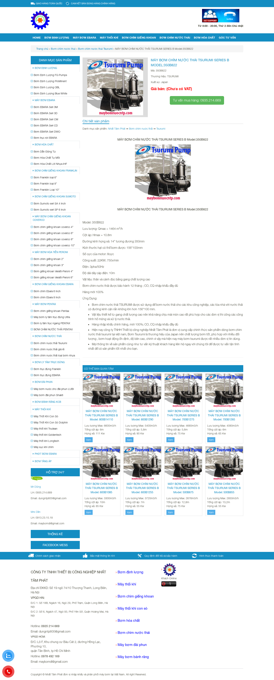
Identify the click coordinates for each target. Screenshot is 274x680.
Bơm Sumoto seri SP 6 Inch (50, 209)
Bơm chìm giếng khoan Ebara (54, 284)
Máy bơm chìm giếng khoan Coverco (52, 218)
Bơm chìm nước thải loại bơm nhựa (54, 355)
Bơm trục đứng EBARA (47, 375)
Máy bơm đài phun (132, 645)
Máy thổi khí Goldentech (47, 434)
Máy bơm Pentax (45, 304)
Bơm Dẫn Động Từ (45, 151)
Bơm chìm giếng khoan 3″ (49, 265)
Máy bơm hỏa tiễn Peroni (51, 252)
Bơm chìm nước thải (175, 37)
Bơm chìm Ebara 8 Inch (47, 297)
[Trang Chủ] (168, 569)
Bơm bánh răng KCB (48, 402)
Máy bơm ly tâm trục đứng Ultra (52, 317)
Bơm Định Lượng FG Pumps (50, 75)
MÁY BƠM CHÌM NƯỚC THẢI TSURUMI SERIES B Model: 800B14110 (101, 415)
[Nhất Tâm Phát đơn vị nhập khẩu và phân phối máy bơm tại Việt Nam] (40, 19)
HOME (37, 37)
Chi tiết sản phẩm (96, 121)
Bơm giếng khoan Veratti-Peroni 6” (53, 277)
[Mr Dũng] (37, 478)
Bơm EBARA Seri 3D (45, 113)
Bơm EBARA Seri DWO (47, 131)
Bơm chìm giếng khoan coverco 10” (54, 245)
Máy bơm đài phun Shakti (48, 395)
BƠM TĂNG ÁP (43, 461)
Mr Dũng (36, 486)
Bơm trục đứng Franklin (47, 369)
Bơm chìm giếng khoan (139, 37)
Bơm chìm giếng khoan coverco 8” (53, 239)
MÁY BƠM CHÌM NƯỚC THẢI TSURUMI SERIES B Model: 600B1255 (142, 488)
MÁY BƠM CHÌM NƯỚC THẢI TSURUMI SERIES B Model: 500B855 (224, 488)
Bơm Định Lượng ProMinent (50, 81)
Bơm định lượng (56, 37)
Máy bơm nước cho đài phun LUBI (54, 388)
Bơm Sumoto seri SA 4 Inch (50, 203)
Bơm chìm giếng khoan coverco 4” (53, 226)
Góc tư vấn (227, 37)
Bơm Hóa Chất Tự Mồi (47, 157)
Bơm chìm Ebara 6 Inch (47, 291)
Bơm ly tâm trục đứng (50, 362)
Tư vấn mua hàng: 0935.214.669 (197, 100)
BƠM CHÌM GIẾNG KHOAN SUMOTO (55, 196)
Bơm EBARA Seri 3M (46, 107)
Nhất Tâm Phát (116, 128)
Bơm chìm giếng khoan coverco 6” (53, 233)
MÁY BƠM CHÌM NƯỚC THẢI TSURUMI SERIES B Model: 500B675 (183, 488)
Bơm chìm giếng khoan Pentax (51, 310)
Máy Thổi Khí (109, 37)
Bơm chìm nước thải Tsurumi (50, 343)
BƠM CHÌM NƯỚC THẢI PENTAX (53, 329)
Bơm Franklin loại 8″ (45, 183)
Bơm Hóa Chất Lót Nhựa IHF (50, 163)
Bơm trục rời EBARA (45, 137)
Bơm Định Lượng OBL (47, 87)
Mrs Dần (35, 511)
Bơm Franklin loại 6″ (45, 177)
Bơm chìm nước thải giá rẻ (49, 349)
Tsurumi (160, 128)
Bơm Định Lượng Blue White (50, 93)
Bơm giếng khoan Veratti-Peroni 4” (53, 271)
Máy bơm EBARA (84, 37)
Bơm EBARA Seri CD (46, 125)
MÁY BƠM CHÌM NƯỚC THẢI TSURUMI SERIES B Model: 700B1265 (224, 415)
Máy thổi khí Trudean (45, 428)
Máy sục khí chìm (44, 447)
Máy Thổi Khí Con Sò (46, 416)
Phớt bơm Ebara (46, 453)
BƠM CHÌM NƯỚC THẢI (48, 336)
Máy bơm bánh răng (133, 657)
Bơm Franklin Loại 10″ (46, 189)
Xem (88, 439)
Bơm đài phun (43, 382)
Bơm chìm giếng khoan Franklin (56, 170)
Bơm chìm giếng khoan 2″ (49, 258)
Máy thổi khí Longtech (46, 440)
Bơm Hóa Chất (204, 37)
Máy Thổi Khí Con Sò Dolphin (51, 422)
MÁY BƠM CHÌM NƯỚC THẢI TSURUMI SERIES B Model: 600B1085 (101, 488)
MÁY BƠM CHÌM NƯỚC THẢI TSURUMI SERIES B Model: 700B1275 (183, 415)
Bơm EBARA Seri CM (46, 119)
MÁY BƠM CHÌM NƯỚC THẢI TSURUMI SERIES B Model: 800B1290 (142, 415)
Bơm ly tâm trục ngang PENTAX (52, 323)
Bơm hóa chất (129, 620)
